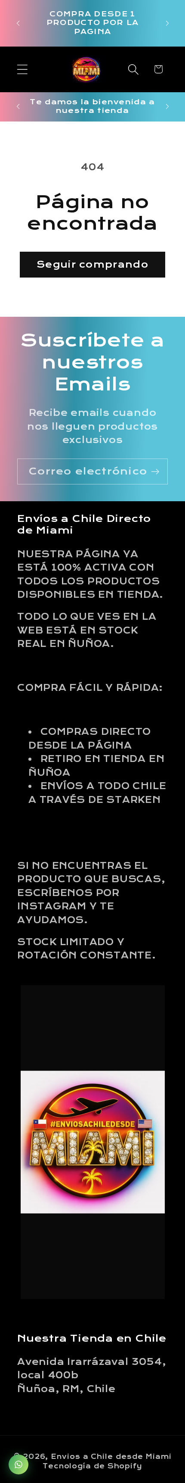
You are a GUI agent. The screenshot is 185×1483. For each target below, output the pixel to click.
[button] (22, 69)
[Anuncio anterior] (18, 23)
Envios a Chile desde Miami (111, 1457)
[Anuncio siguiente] (167, 23)
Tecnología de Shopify (92, 1466)
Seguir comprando (92, 264)
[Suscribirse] (155, 472)
